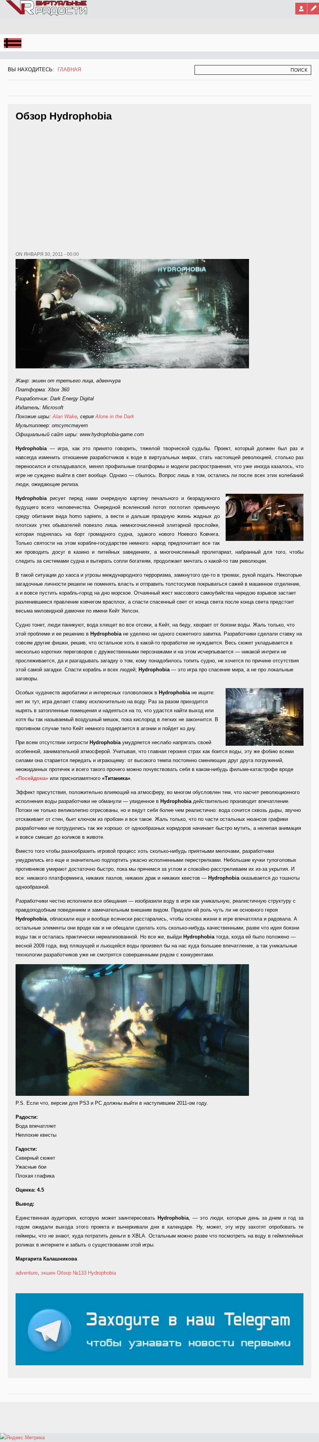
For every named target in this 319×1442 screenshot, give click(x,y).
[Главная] (47, 14)
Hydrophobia (102, 1273)
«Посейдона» (32, 778)
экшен (48, 1273)
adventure (27, 1273)
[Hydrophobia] (132, 1094)
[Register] (313, 8)
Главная (69, 69)
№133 (79, 1273)
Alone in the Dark (114, 416)
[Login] (301, 8)
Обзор (64, 1273)
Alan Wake (65, 416)
